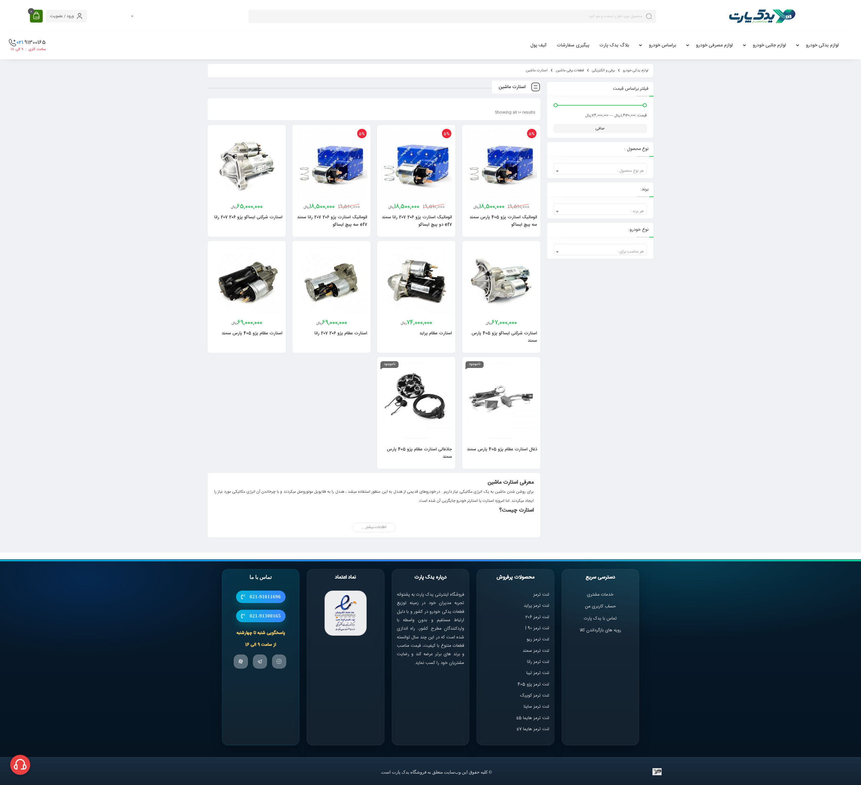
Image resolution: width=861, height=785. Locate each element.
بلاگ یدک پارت (614, 45)
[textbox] (600, 171)
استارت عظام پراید (435, 333)
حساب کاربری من (600, 606)
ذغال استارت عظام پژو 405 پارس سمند (502, 449)
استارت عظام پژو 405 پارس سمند (252, 333)
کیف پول (538, 45)
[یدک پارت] (762, 16)
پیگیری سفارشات (573, 45)
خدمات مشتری (600, 594)
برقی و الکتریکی (603, 71)
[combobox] (600, 169)
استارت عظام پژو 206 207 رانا (340, 333)
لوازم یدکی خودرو (822, 45)
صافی (600, 128)
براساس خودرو (662, 45)
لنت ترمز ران (538, 662)
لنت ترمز (541, 594)
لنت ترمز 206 (537, 617)
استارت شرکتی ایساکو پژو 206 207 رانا (248, 217)
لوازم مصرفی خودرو (714, 45)
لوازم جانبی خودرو (769, 45)
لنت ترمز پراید (536, 605)
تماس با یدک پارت (600, 618)
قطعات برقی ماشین (570, 71)
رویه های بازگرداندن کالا (600, 630)
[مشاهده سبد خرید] (36, 16)
